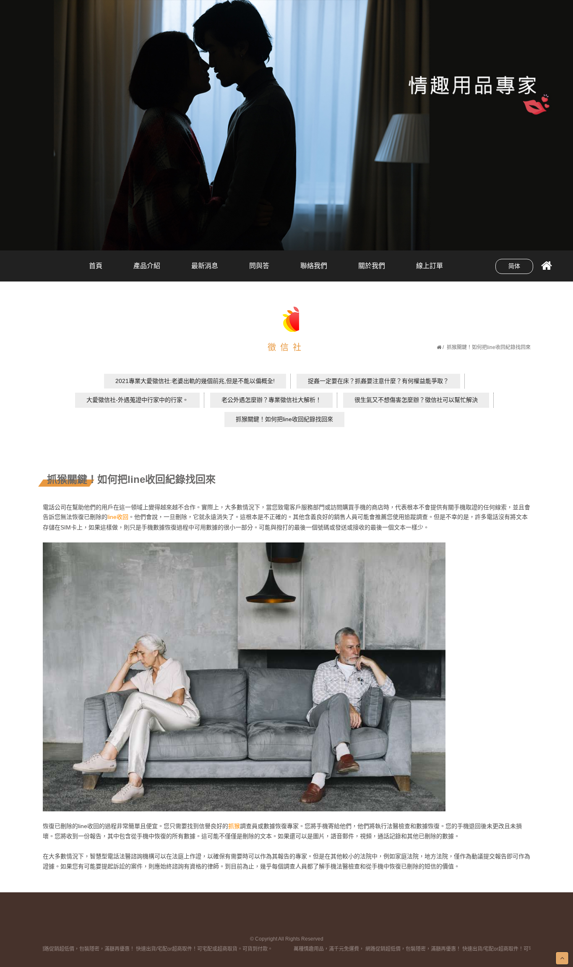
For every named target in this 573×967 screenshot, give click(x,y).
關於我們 (371, 265)
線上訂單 (429, 265)
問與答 (259, 265)
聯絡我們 (313, 265)
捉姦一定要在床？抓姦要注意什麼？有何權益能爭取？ (378, 381)
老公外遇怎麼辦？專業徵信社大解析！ (271, 399)
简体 (514, 266)
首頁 (95, 265)
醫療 (205, 260)
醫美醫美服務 (146, 274)
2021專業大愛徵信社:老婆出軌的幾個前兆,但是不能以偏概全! (195, 381)
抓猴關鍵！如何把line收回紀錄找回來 (284, 419)
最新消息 (204, 265)
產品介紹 (146, 265)
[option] (286, 125)
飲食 (205, 274)
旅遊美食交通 (146, 260)
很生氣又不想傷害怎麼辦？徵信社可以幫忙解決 (416, 399)
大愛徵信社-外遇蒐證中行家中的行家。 (137, 399)
